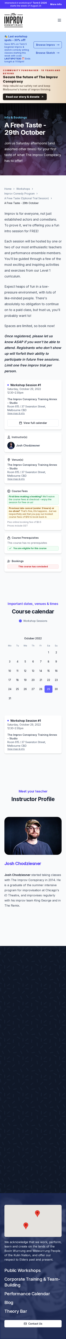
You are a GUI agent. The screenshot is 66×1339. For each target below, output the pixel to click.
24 (9, 689)
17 (9, 679)
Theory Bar (15, 1311)
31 (10, 698)
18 (17, 679)
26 (9, 652)
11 (17, 670)
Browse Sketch (45, 52)
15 (48, 670)
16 (56, 670)
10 (9, 670)
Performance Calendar (27, 1293)
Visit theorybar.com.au (24, 1075)
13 (33, 670)
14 (40, 670)
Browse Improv (45, 44)
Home (8, 188)
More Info (56, 4)
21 (41, 679)
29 (33, 652)
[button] (37, 1213)
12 (25, 670)
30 (40, 652)
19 (25, 679)
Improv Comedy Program (19, 193)
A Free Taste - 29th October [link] (21, 203)
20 (33, 679)
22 (48, 679)
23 (56, 679)
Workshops (23, 188)
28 (25, 652)
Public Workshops (22, 1270)
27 (17, 652)
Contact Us (35, 1323)
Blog (8, 1302)
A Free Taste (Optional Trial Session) (26, 198)
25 (17, 689)
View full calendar (35, 422)
